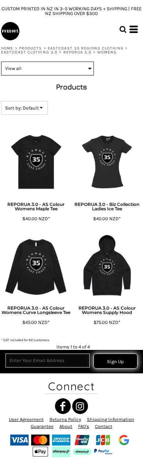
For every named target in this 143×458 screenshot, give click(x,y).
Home (7, 48)
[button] (122, 29)
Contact (103, 426)
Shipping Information (110, 419)
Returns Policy (65, 419)
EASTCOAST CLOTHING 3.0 (29, 52)
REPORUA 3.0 (77, 52)
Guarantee (42, 426)
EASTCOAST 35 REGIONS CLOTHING (86, 48)
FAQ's (83, 426)
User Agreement (26, 419)
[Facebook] (63, 406)
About (65, 426)
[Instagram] (80, 406)
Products (30, 48)
